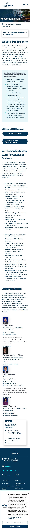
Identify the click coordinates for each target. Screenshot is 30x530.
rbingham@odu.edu (11, 364)
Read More (6, 346)
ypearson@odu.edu (11, 415)
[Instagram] (7, 471)
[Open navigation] (27, 4)
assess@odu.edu (12, 441)
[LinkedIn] (15, 471)
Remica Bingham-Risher (13, 355)
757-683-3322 (12, 438)
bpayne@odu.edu (10, 334)
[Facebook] (3, 471)
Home (7, 24)
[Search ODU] (24, 4)
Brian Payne (8, 325)
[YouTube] (11, 471)
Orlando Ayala (9, 374)
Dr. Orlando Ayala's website (14, 385)
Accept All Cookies (15, 526)
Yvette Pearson (9, 406)
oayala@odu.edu (10, 383)
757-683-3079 (9, 332)
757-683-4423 (9, 413)
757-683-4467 (9, 381)
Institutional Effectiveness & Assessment (14, 33)
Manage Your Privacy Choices (15, 522)
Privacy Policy (15, 517)
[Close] (28, 493)
